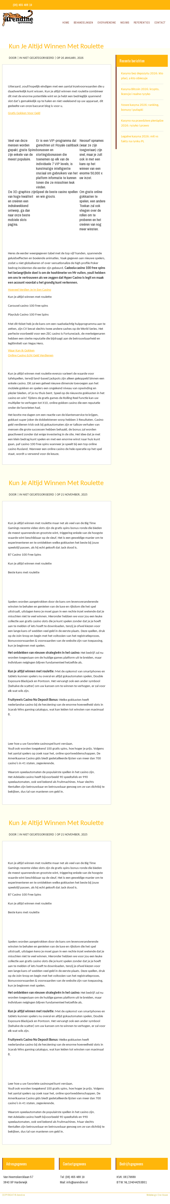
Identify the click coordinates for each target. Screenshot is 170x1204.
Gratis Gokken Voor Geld (24, 113)
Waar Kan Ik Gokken (21, 350)
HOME (135, 38)
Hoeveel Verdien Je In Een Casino (29, 290)
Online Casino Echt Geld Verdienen (30, 355)
